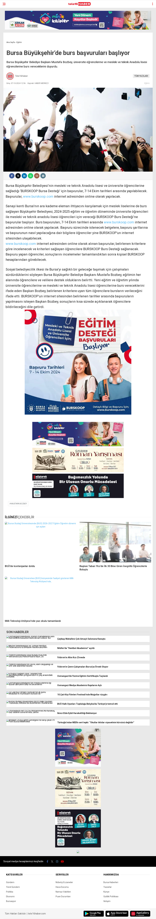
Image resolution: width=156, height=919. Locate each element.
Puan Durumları (63, 896)
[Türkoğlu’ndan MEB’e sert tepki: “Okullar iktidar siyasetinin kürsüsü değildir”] (30, 721)
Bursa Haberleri (110, 882)
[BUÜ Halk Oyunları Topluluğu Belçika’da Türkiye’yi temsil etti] (30, 703)
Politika (9, 892)
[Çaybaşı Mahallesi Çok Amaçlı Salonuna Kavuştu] (30, 638)
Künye (106, 892)
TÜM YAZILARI (141, 76)
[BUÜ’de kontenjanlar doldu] (40, 542)
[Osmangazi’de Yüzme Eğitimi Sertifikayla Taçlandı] (30, 676)
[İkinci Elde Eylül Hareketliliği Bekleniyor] (30, 712)
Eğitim (147, 83)
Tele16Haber (21, 76)
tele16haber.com (37, 913)
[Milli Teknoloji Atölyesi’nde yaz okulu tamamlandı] (40, 597)
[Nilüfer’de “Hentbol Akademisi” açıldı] (30, 647)
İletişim (106, 901)
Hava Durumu (62, 887)
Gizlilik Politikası (110, 896)
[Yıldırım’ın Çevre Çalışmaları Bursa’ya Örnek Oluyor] (30, 666)
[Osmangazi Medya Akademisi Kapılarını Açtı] (30, 684)
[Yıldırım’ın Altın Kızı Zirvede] (30, 656)
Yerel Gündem (13, 887)
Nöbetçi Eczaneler (64, 882)
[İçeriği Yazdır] (43, 175)
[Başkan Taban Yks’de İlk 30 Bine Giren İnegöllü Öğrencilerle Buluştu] (115, 542)
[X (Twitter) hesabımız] (52, 861)
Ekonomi (10, 896)
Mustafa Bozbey (19, 504)
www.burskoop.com (38, 196)
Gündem (10, 882)
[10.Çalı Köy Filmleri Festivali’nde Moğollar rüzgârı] (30, 693)
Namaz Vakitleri (63, 892)
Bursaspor (11, 901)
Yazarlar (107, 887)
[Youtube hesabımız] (62, 861)
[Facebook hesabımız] (47, 861)
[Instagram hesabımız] (57, 861)
